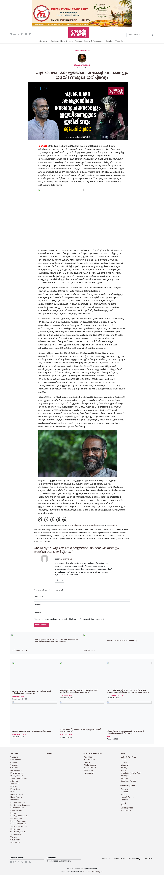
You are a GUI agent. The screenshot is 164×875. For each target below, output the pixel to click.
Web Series (15, 843)
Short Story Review (18, 832)
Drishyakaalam (16, 773)
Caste (123, 760)
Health (87, 762)
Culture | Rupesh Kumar (78, 525)
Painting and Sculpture (20, 805)
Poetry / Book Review (19, 816)
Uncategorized (127, 808)
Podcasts (78, 41)
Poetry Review (16, 818)
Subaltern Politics (128, 781)
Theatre (13, 837)
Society (109, 41)
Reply (60, 580)
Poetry (13, 813)
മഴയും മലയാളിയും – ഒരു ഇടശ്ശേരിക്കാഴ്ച (31, 731)
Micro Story (15, 789)
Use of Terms (119, 859)
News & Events (66, 41)
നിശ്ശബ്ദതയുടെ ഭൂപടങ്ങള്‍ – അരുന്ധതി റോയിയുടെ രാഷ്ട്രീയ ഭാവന (125, 732)
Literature (43, 41)
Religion (124, 778)
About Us (106, 859)
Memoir (124, 795)
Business (55, 41)
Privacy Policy (134, 859)
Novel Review (16, 797)
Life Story (14, 786)
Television (88, 770)
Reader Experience (18, 821)
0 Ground (14, 757)
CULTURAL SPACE (128, 757)
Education (125, 765)
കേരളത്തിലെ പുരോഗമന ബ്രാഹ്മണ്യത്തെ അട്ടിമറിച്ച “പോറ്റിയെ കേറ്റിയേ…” (79, 691)
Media (123, 770)
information (89, 773)
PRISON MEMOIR (17, 802)
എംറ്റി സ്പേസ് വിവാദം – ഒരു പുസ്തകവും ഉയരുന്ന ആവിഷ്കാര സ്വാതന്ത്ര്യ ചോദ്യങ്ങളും (128, 691)
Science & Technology (93, 41)
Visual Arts (15, 840)
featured (124, 792)
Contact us (148, 859)
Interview (14, 781)
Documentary (16, 770)
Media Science (90, 765)
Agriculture (88, 757)
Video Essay (120, 41)
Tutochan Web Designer (92, 872)
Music (12, 792)
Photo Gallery (16, 810)
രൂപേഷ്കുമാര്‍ (82, 65)
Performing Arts (17, 808)
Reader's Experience (18, 824)
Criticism (14, 765)
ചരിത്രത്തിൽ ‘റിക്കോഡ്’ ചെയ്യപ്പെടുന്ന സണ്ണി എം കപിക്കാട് (80, 730)
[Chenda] (78, 33)
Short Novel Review (18, 827)
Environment (89, 760)
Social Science (90, 768)
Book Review (15, 760)
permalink (113, 525)
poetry (123, 803)
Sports (123, 805)
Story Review (15, 835)
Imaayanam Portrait (18, 778)
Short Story (15, 829)
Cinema (13, 762)
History (124, 768)
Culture (58, 525)
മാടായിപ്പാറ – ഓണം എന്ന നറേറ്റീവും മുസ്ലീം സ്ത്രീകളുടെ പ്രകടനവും (32, 692)
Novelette (14, 800)
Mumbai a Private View (131, 773)
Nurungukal (126, 776)
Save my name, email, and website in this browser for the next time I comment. (70, 619)
